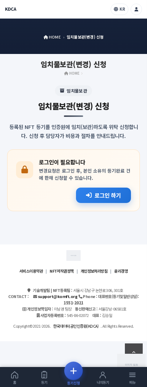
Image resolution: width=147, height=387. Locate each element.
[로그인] (136, 9)
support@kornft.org (57, 296)
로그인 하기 (108, 195)
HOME (54, 37)
